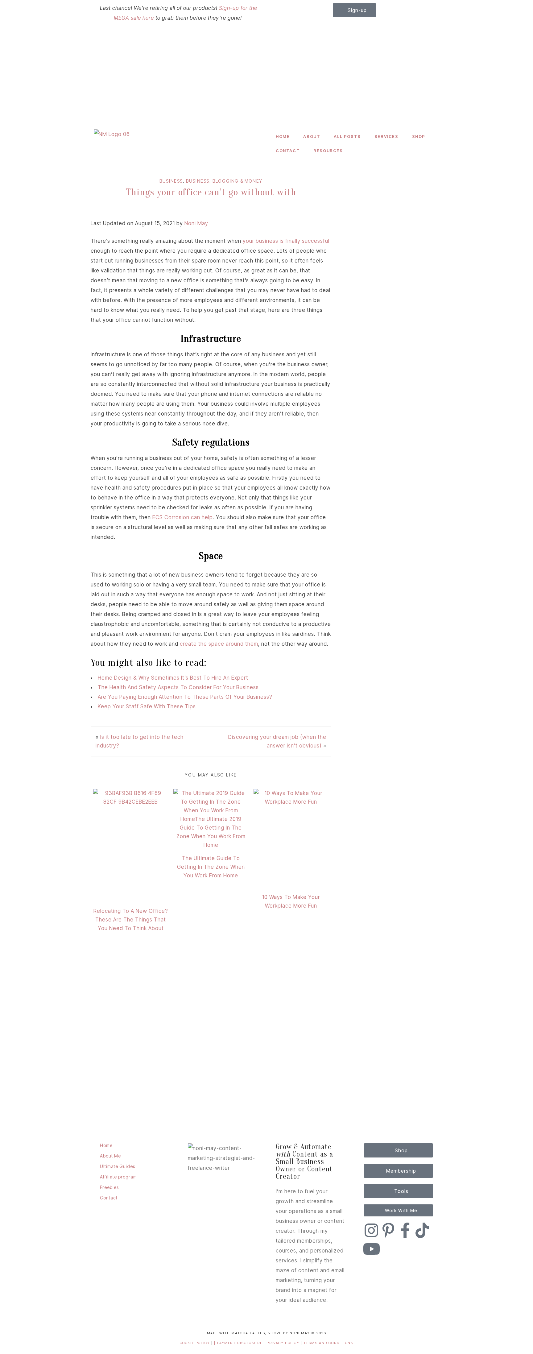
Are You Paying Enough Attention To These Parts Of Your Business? (185, 697)
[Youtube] (371, 1249)
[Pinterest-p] (388, 1230)
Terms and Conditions (328, 1343)
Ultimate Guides (117, 1166)
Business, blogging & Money (224, 181)
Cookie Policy (195, 1343)
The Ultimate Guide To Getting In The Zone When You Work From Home (211, 867)
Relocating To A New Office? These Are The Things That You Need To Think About (130, 919)
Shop (418, 136)
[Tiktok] (422, 1230)
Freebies (109, 1187)
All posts (347, 136)
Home (283, 136)
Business (171, 181)
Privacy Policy (283, 1343)
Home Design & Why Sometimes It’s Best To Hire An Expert (173, 678)
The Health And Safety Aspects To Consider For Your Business (178, 687)
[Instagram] (371, 1230)
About (311, 136)
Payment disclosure (240, 1343)
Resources (328, 150)
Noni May (196, 223)
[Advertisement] (266, 80)
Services (386, 136)
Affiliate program (118, 1176)
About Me (110, 1155)
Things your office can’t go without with (211, 192)
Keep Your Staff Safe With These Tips (147, 706)
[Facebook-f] (405, 1230)
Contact (288, 150)
